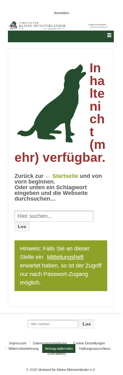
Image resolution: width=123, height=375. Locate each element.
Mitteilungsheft (65, 257)
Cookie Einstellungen (89, 343)
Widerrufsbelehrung (23, 348)
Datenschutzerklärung (50, 343)
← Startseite (61, 176)
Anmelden (61, 13)
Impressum (17, 343)
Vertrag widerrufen (59, 348)
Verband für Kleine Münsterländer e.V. (66, 370)
